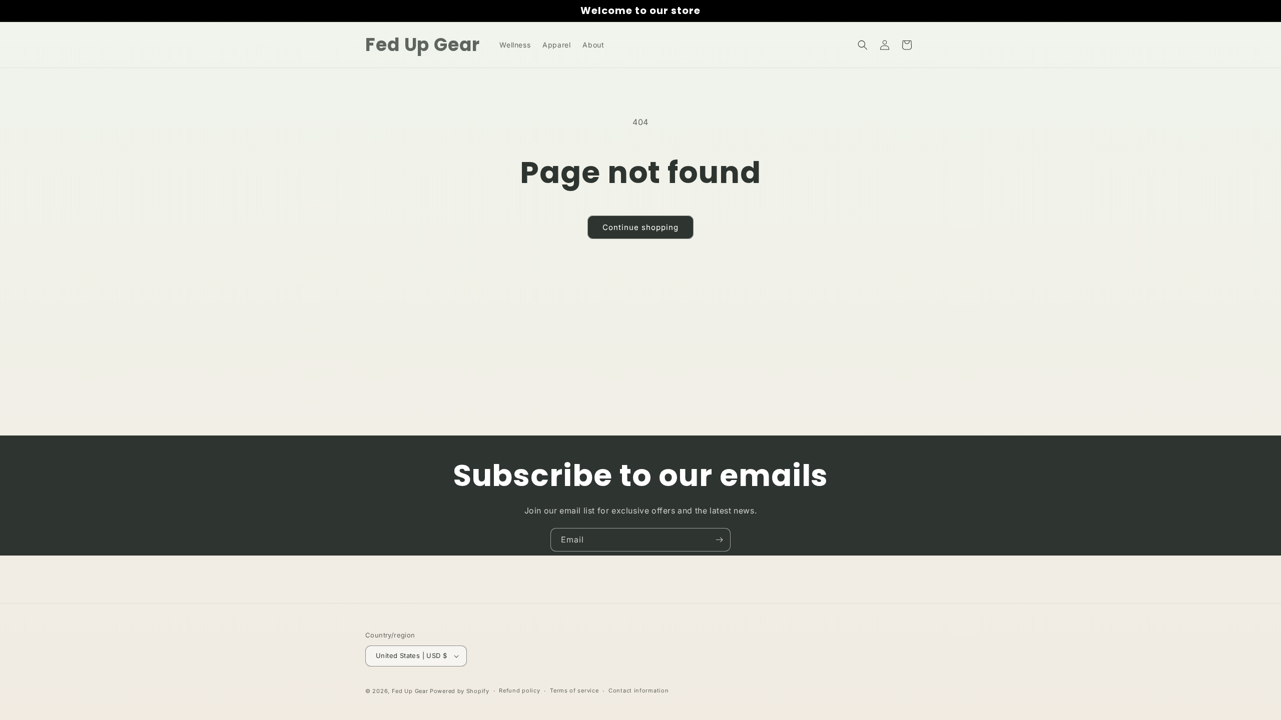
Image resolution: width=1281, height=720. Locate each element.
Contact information (638, 690)
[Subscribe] (719, 540)
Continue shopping (640, 227)
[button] (863, 45)
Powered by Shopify (459, 691)
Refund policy (519, 690)
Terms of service (574, 690)
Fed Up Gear (410, 691)
